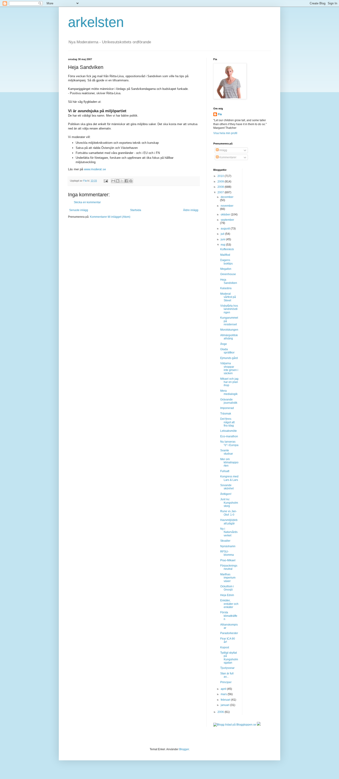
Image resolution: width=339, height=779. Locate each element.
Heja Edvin (227, 595)
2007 (221, 192)
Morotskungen (229, 329)
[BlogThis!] (117, 181)
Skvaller (225, 540)
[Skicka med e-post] (113, 181)
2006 (221, 712)
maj (223, 244)
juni (223, 239)
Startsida (135, 210)
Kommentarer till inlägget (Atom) (110, 216)
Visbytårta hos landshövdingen (229, 309)
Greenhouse (228, 274)
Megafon (225, 268)
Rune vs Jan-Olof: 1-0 (228, 513)
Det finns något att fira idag (227, 422)
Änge (223, 344)
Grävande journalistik (228, 401)
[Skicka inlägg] (106, 180)
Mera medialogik (229, 392)
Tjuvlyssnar (227, 668)
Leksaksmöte (228, 430)
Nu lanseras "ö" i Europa (229, 443)
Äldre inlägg (190, 210)
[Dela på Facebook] (126, 181)
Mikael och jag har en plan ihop (229, 382)
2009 (221, 181)
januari (225, 705)
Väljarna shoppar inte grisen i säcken (229, 368)
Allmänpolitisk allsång (229, 337)
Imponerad (227, 408)
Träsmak (225, 413)
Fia (220, 114)
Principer (226, 682)
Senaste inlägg (78, 210)
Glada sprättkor (227, 351)
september (227, 219)
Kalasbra (226, 288)
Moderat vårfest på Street (228, 297)
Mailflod (225, 254)
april (224, 689)
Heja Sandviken (228, 281)
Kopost (224, 647)
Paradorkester (229, 633)
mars (224, 694)
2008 (221, 186)
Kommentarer (227, 157)
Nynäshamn (227, 546)
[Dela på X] (122, 181)
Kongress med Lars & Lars (229, 478)
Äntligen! (225, 494)
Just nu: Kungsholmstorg (229, 503)
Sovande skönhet (227, 487)
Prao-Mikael (227, 560)
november (227, 205)
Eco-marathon (229, 436)
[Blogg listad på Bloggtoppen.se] (234, 724)
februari (226, 699)
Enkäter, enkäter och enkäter (229, 604)
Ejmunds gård (229, 358)
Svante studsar (226, 452)
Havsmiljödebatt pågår (229, 521)
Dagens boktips (226, 262)
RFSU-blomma (227, 553)
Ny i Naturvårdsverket (229, 532)
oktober (226, 214)
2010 (221, 176)
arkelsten (96, 22)
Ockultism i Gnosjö (227, 588)
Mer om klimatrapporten (229, 462)
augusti (226, 228)
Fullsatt (224, 471)
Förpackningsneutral (228, 567)
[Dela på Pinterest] (130, 181)
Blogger (184, 749)
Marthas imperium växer (227, 578)
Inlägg (223, 150)
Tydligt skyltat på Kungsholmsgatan (229, 657)
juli (223, 233)
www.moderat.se (95, 169)
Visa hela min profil (225, 133)
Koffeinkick (227, 249)
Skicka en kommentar (87, 202)
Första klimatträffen (228, 616)
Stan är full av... (227, 675)
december (227, 197)
